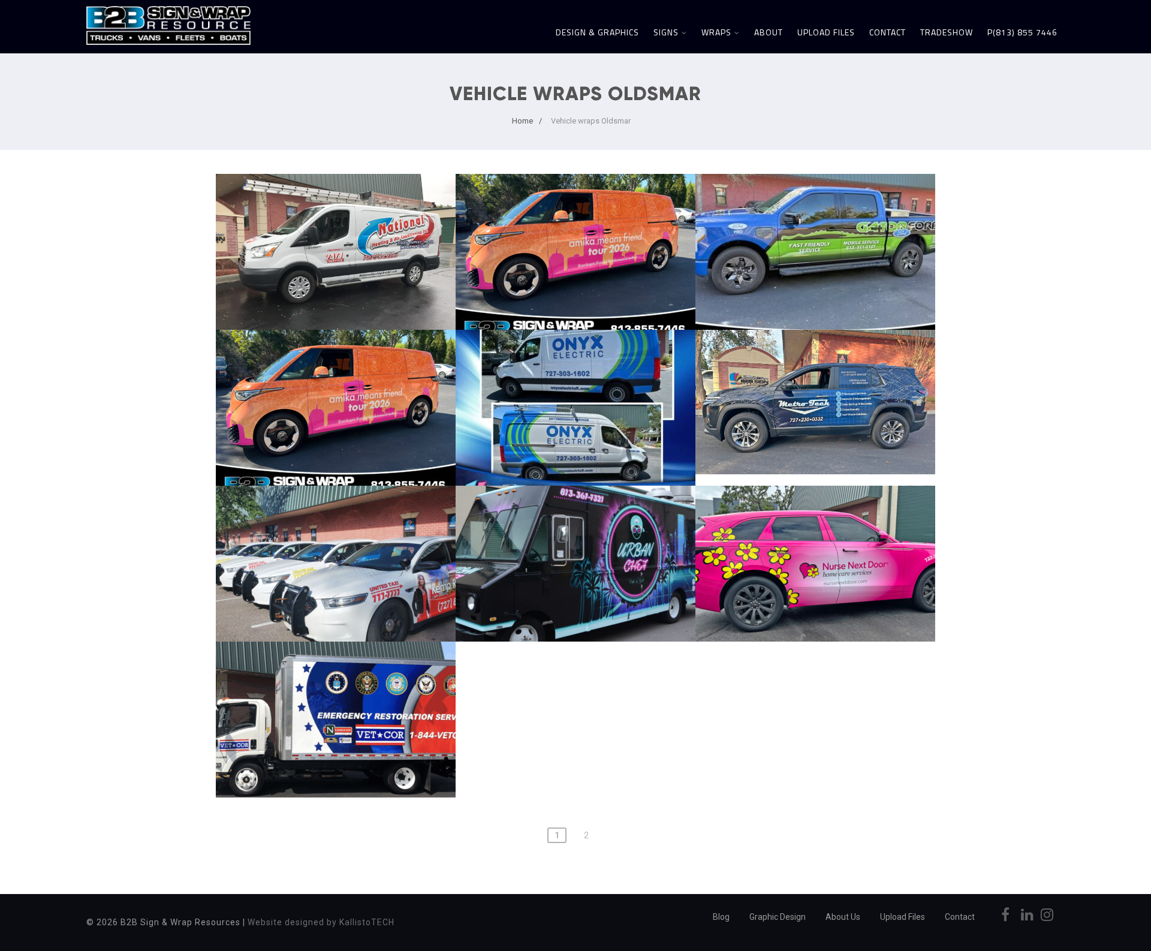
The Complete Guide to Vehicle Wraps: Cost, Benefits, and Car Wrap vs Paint (815, 368)
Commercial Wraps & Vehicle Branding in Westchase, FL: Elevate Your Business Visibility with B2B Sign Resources (575, 374)
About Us (842, 917)
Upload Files (826, 32)
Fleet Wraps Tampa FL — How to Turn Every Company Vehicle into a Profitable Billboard (815, 524)
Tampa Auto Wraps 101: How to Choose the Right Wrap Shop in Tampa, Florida (575, 212)
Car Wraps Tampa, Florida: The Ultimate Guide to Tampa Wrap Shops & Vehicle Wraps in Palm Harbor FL (335, 374)
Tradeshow (946, 32)
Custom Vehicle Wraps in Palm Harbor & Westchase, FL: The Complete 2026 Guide (815, 212)
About (768, 32)
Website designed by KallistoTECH (321, 922)
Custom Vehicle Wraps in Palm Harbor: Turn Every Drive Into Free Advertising (336, 212)
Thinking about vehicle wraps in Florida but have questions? (575, 517)
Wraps (716, 32)
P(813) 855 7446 (1022, 32)
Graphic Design (777, 917)
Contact (887, 32)
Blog (721, 917)
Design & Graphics (597, 32)
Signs (666, 32)
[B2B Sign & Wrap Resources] (168, 47)
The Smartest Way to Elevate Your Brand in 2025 (335, 673)
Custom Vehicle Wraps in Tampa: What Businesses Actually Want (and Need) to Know (335, 524)
